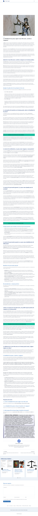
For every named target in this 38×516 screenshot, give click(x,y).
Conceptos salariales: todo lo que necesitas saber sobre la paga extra (10, 452)
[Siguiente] (36, 469)
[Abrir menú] (34, 1)
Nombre (5, 497)
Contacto (14, 505)
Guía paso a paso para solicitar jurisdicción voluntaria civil (28, 452)
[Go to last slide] (2, 469)
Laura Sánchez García (19, 443)
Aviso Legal (11, 505)
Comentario (5, 487)
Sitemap (30, 505)
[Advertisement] (19, 8)
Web (25, 497)
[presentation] (6, 464)
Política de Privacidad (25, 505)
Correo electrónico (17, 497)
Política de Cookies (19, 505)
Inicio (8, 505)
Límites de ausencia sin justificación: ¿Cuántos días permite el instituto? (19, 470)
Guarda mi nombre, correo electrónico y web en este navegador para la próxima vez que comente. (15, 499)
